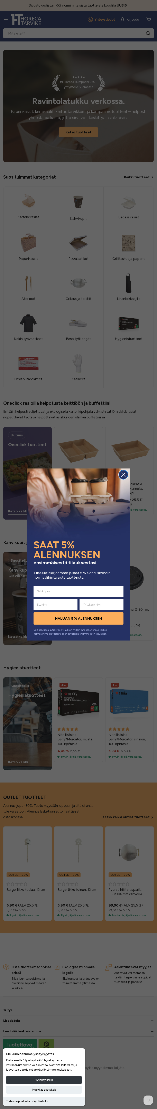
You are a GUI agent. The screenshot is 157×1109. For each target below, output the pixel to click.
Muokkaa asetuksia (44, 1089)
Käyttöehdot (40, 1101)
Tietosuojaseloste (18, 1101)
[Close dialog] (123, 474)
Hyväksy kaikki (44, 1080)
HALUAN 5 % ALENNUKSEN (78, 618)
